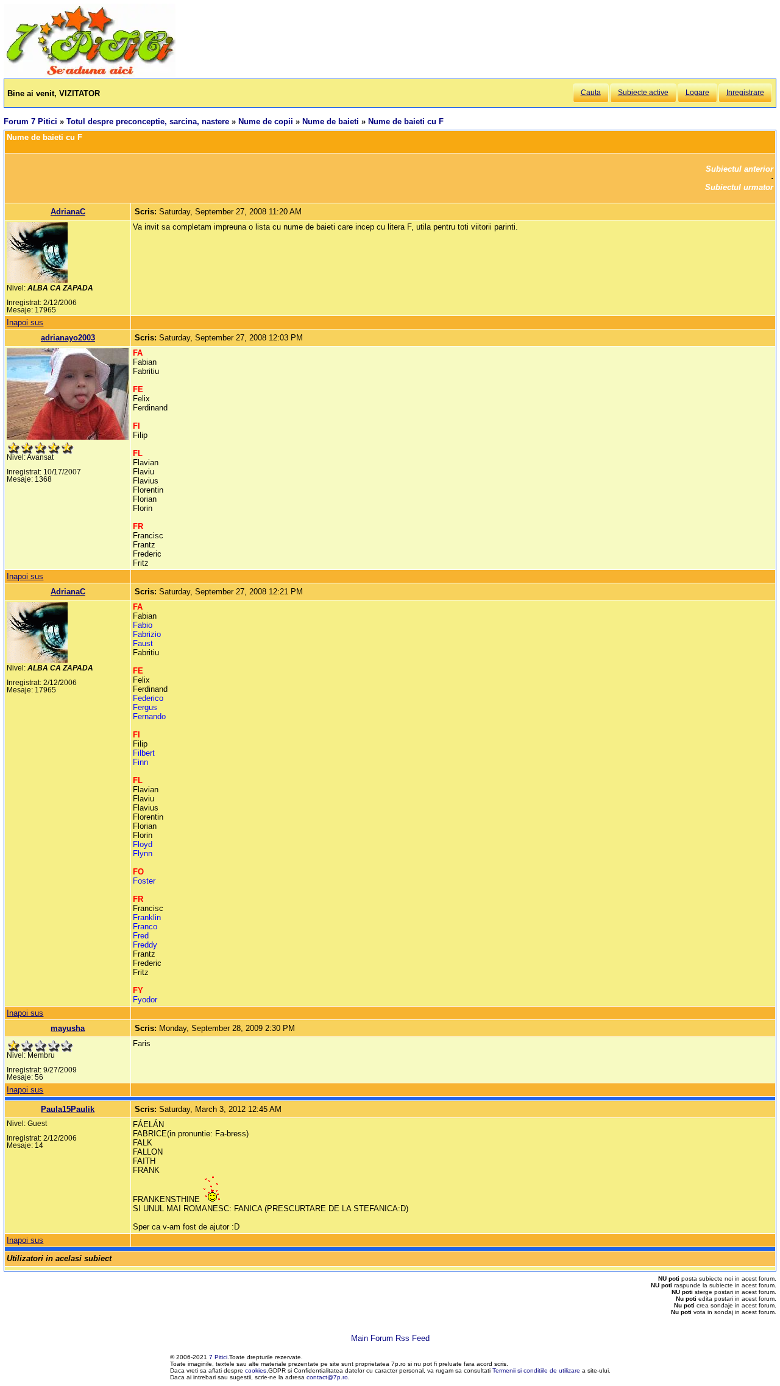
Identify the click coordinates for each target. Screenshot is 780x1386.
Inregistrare (745, 92)
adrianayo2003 (68, 337)
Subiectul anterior (739, 169)
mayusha (68, 1028)
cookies (255, 1370)
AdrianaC (68, 211)
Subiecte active (643, 92)
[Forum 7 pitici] (90, 74)
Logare (697, 92)
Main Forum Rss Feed (390, 1338)
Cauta (591, 92)
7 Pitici (218, 1357)
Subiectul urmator (739, 187)
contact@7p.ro (327, 1377)
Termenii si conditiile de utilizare (536, 1370)
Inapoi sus (25, 322)
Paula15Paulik (67, 1109)
